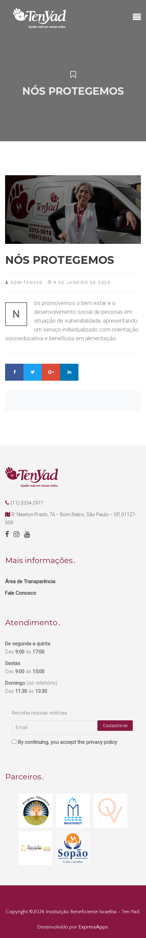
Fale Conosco (20, 593)
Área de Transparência (30, 581)
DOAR (73, 896)
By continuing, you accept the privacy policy (66, 742)
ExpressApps (93, 927)
